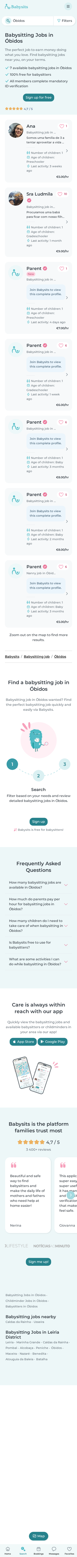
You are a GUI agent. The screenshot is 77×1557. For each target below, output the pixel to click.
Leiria (10, 1342)
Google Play (54, 1042)
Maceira (11, 1353)
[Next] (71, 1195)
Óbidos (56, 1348)
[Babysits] (16, 6)
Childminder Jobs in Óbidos (26, 1301)
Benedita (39, 1353)
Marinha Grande (28, 1342)
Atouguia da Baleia (19, 1359)
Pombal (11, 1348)
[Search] (8, 21)
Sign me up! (38, 1262)
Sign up (38, 822)
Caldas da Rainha (18, 1322)
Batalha (41, 1359)
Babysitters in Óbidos (22, 1306)
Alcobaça (26, 1348)
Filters (66, 21)
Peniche (42, 1348)
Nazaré (25, 1353)
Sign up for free (39, 97)
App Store (25, 1042)
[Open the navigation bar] (68, 6)
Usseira (39, 1322)
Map (41, 1536)
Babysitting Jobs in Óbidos (26, 1295)
